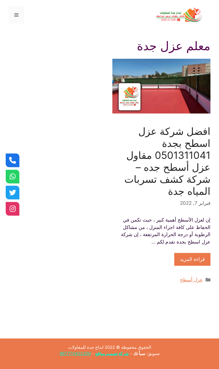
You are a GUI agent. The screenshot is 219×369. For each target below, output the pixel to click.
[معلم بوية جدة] (12, 176)
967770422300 (75, 353)
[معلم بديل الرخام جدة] (12, 209)
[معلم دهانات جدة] (12, 160)
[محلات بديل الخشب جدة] (12, 192)
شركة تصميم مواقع (112, 353)
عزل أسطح (191, 280)
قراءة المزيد (192, 259)
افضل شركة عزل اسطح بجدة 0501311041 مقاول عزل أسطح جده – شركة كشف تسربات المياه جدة (167, 161)
